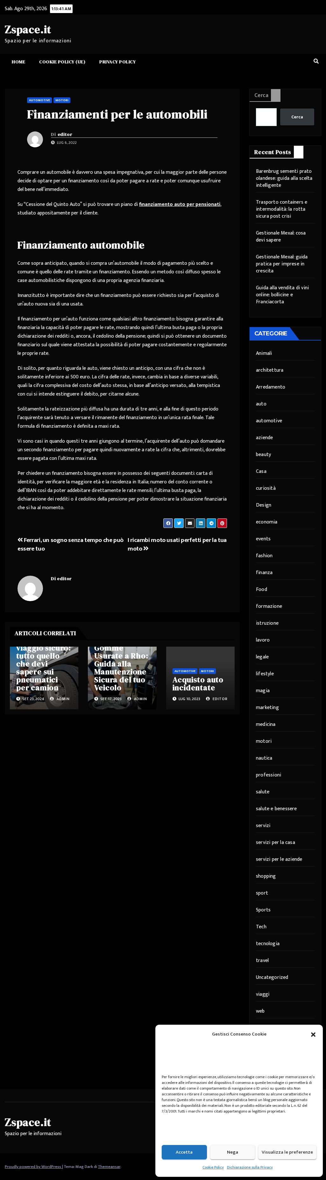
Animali (264, 353)
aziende (264, 437)
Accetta (184, 1152)
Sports (263, 910)
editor (65, 134)
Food (261, 589)
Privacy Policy (117, 62)
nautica (264, 758)
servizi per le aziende (279, 859)
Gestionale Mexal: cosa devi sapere (281, 236)
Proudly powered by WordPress (33, 1166)
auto (261, 404)
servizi (263, 825)
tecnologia (268, 943)
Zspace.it (28, 29)
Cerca (261, 95)
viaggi (262, 994)
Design (263, 505)
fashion (264, 555)
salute (262, 792)
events (263, 539)
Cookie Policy (213, 1167)
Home (18, 62)
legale (262, 657)
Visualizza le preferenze (287, 1152)
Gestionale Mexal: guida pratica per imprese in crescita (282, 264)
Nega (232, 1152)
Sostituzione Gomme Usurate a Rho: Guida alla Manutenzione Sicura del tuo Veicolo (121, 664)
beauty (263, 454)
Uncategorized (272, 977)
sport (262, 893)
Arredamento (270, 387)
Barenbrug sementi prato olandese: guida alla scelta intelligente (284, 178)
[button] (313, 1034)
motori (61, 100)
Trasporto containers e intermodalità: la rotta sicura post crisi (281, 209)
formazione (269, 606)
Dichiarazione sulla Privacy (250, 1167)
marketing (267, 707)
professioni (268, 775)
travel (262, 960)
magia (263, 690)
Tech (261, 927)
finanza (264, 572)
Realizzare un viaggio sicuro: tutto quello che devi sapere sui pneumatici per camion (43, 664)
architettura (269, 370)
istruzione (267, 623)
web (260, 1011)
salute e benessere (276, 808)
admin (62, 699)
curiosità (266, 488)
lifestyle (265, 674)
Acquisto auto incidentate (198, 683)
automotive (39, 100)
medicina (266, 724)
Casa (261, 471)
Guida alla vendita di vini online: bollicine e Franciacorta (282, 295)
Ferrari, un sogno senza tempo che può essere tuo (71, 544)
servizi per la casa (275, 842)
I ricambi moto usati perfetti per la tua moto (177, 544)
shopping (266, 876)
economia (267, 522)
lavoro (263, 640)
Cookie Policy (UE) (62, 62)
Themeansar (109, 1166)
